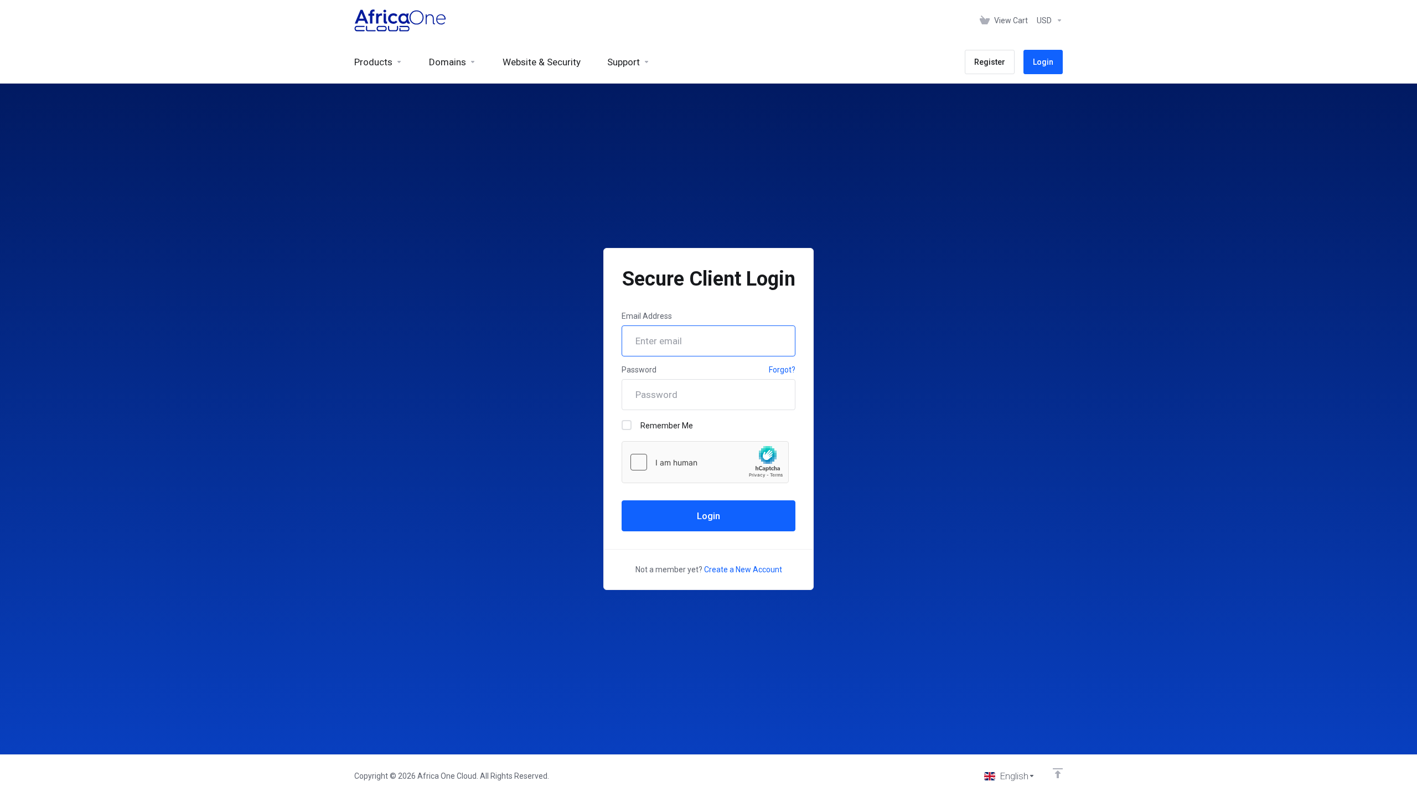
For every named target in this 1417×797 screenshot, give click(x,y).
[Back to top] (1058, 773)
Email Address (647, 316)
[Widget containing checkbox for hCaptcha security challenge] (705, 462)
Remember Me (666, 425)
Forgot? (782, 369)
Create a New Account (743, 569)
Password (639, 369)
